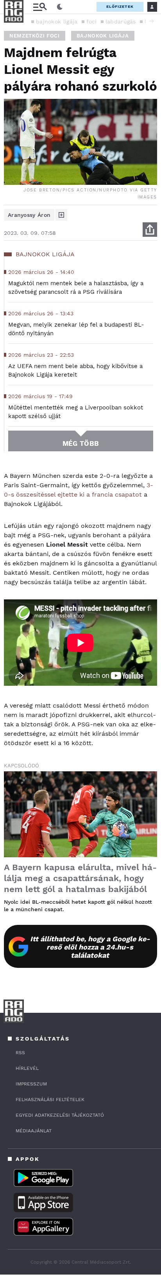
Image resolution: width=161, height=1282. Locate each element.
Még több (81, 443)
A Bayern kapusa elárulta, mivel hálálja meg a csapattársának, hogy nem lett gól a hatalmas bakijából (80, 878)
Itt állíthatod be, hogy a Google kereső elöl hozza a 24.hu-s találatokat (90, 947)
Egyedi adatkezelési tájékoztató (60, 1115)
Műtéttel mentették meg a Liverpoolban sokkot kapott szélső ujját (75, 412)
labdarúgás (121, 21)
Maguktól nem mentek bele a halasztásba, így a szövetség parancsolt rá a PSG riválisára (75, 287)
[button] (151, 21)
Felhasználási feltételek (50, 1099)
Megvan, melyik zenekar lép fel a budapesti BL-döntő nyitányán (76, 329)
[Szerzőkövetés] (61, 215)
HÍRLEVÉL (27, 1068)
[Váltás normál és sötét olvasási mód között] (59, 7)
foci (91, 21)
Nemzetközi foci (34, 36)
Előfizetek (120, 6)
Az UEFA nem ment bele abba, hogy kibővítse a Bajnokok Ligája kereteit (75, 370)
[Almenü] (39, 7)
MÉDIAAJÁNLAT (34, 1131)
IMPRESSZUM (31, 1084)
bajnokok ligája (57, 21)
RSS (20, 1052)
